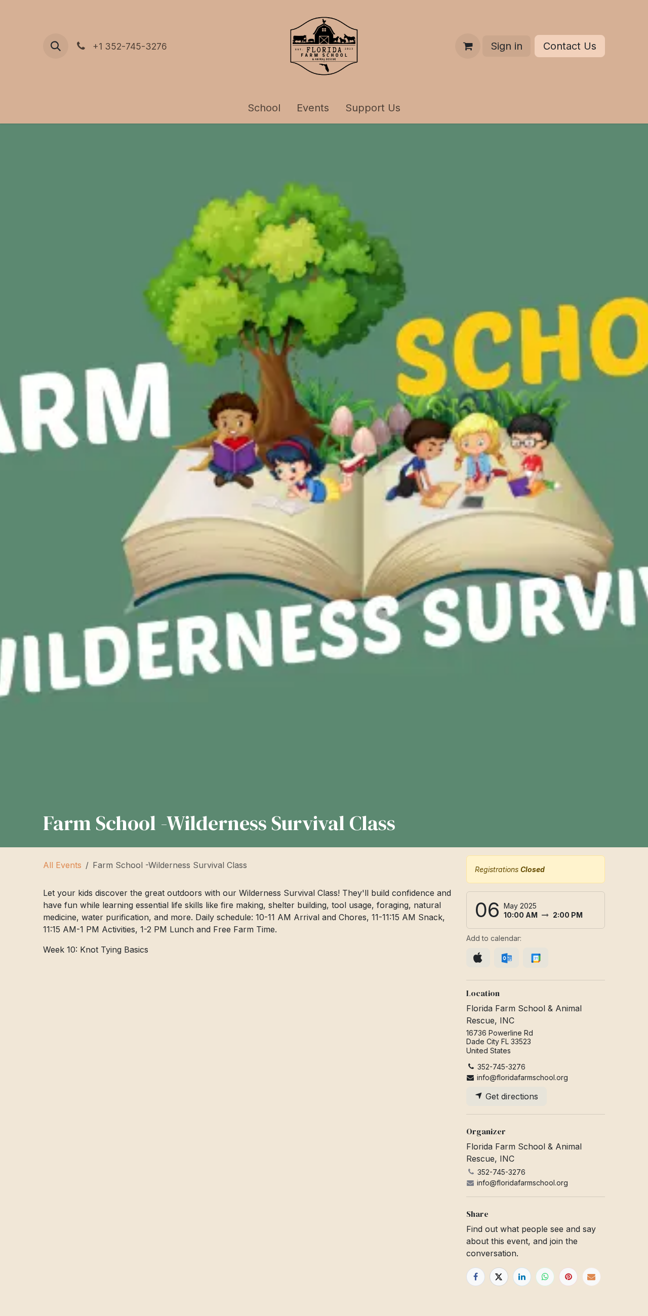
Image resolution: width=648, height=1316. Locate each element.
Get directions (510, 1096)
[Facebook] (475, 1276)
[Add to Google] (535, 958)
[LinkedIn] (522, 1276)
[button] (55, 46)
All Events (62, 865)
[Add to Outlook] (506, 958)
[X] (499, 1276)
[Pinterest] (568, 1276)
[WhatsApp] (545, 1276)
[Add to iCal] (478, 957)
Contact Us (569, 46)
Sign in (506, 46)
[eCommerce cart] (467, 46)
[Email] (591, 1276)
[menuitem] (264, 108)
